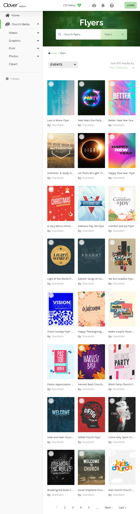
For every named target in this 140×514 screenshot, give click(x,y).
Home (54, 53)
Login (130, 5)
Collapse (15, 78)
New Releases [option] (118, 67)
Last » (122, 507)
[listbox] (122, 67)
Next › (108, 507)
